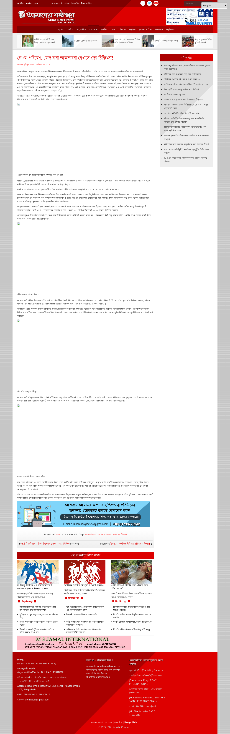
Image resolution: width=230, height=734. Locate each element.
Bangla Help (86, 3)
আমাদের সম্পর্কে (56, 3)
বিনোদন (123, 29)
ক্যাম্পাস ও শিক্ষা (145, 29)
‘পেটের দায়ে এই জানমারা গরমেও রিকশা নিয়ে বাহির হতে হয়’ (186, 84)
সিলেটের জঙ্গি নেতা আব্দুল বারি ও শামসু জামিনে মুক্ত (132, 629)
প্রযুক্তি (132, 29)
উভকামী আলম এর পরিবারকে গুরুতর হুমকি (81, 614)
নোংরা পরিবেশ (90, 534)
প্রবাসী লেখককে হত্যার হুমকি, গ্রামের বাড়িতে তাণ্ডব (132, 621)
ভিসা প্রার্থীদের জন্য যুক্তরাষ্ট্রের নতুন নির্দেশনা (181, 89)
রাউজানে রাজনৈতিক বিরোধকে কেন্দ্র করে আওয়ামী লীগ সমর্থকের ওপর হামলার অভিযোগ (38, 608)
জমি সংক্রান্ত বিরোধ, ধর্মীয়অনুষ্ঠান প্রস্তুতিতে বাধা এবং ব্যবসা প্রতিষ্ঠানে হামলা (85, 608)
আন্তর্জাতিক (81, 29)
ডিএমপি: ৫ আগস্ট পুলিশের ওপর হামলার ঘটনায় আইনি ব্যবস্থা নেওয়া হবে (37, 631)
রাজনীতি (104, 29)
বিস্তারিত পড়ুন (27, 601)
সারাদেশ (92, 29)
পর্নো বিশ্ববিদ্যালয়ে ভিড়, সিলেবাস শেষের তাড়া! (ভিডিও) (45, 543)
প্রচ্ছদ (60, 29)
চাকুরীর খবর (170, 29)
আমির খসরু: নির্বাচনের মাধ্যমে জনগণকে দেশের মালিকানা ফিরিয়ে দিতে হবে (83, 631)
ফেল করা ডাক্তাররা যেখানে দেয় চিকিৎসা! (112, 534)
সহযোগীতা (75, 3)
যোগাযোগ (67, 3)
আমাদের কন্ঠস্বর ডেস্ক (25, 64)
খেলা (113, 29)
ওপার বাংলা (159, 29)
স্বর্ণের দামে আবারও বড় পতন (174, 94)
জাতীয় (70, 29)
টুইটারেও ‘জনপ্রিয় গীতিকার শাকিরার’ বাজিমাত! (130, 543)
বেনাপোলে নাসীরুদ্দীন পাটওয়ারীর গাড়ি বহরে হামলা (182, 113)
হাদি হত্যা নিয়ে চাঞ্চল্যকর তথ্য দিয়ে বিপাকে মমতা (182, 74)
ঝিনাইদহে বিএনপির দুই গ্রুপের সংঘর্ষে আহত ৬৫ (182, 79)
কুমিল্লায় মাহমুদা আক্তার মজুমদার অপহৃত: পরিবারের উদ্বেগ (186, 144)
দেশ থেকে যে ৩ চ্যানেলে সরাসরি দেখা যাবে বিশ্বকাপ (183, 99)
